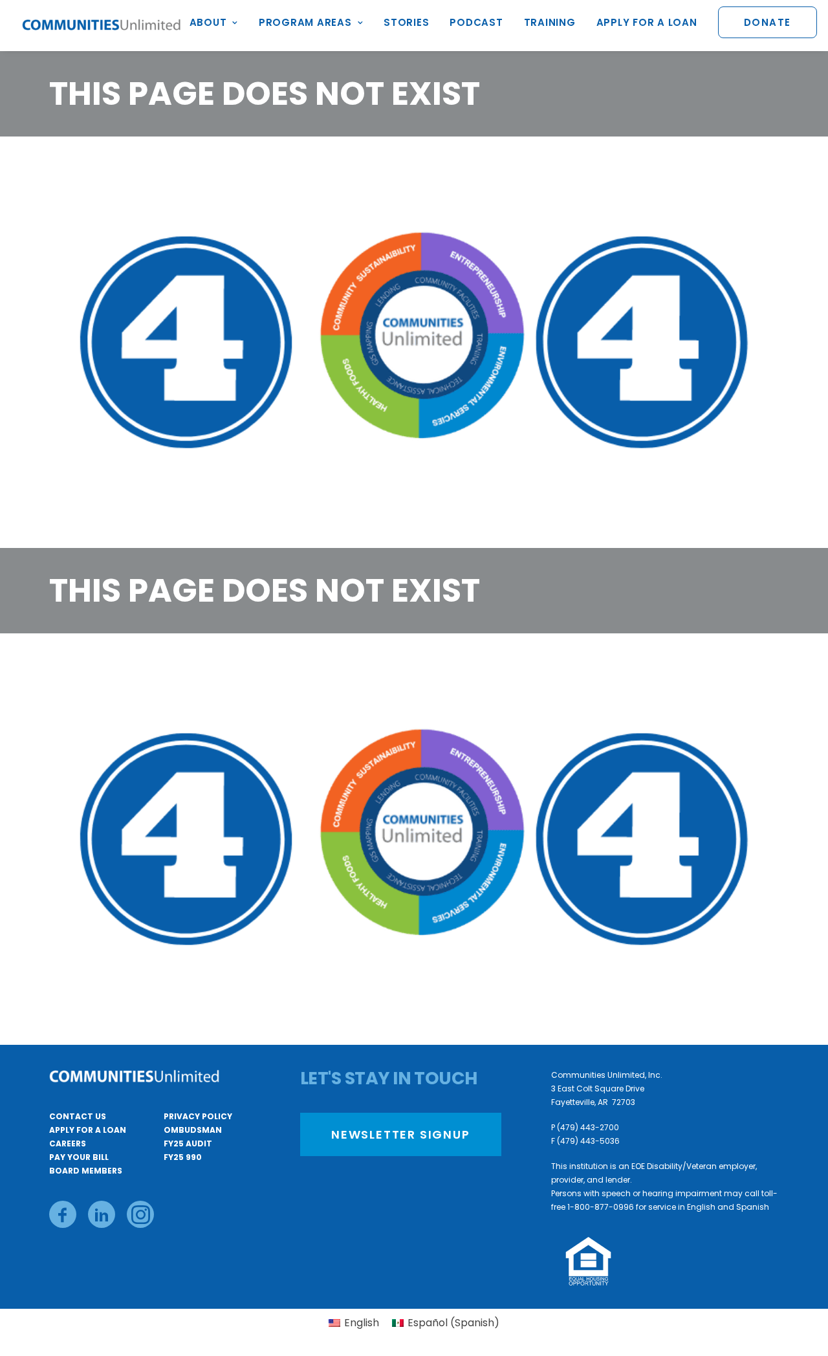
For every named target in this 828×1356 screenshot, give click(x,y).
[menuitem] (218, 25)
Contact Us (77, 1116)
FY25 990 (183, 1157)
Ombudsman (193, 1129)
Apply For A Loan (87, 1129)
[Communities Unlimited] (101, 25)
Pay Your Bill (79, 1157)
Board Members (85, 1170)
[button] (62, 1214)
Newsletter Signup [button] (400, 1134)
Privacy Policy (198, 1116)
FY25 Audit (188, 1143)
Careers (67, 1143)
